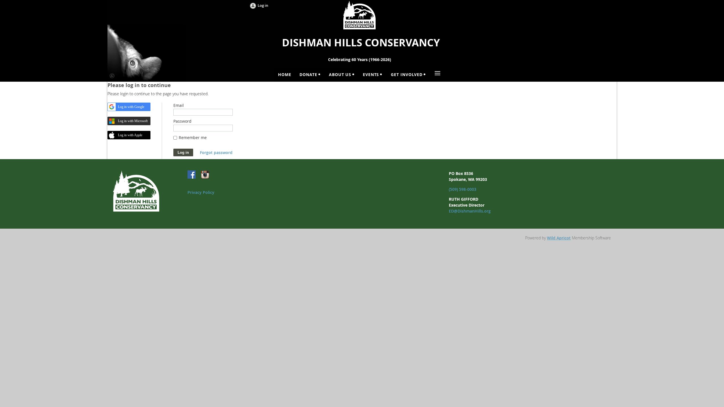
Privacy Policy (201, 192)
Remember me (193, 137)
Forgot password (216, 152)
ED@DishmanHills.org (470, 211)
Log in (263, 5)
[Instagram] (205, 174)
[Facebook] (192, 174)
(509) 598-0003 (462, 189)
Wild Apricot (559, 238)
